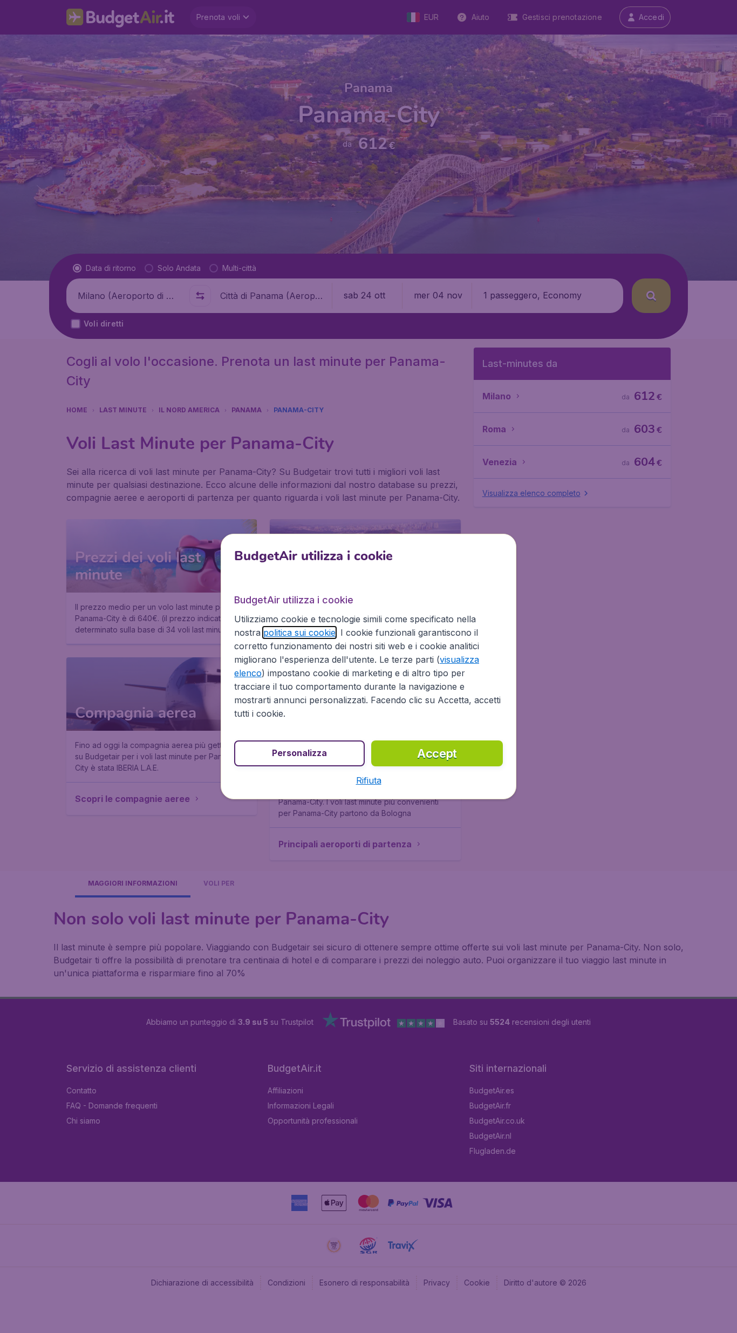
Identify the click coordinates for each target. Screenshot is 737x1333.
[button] (368, 780)
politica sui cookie (299, 632)
